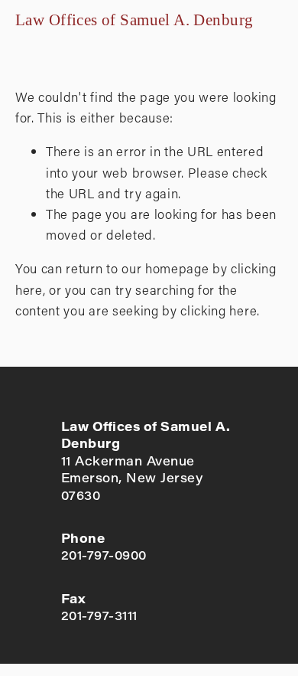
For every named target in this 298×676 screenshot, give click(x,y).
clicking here (218, 310)
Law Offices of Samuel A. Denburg (134, 20)
